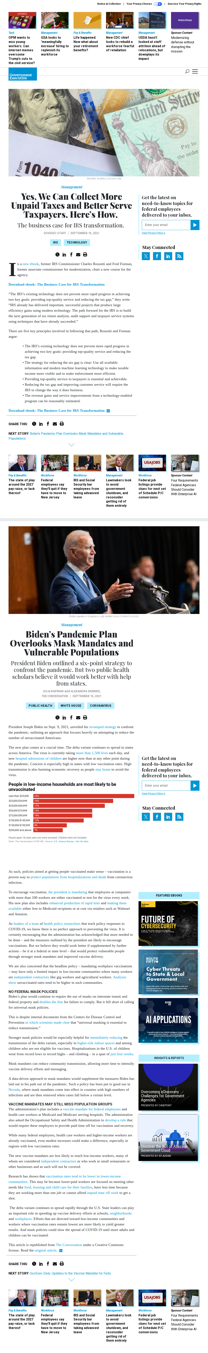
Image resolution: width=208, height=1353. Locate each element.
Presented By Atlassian (156, 1155)
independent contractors (31, 977)
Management (71, 187)
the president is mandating (67, 892)
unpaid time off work (102, 1193)
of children (54, 758)
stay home (102, 769)
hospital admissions (30, 758)
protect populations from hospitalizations (61, 877)
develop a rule (115, 1120)
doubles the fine (51, 1002)
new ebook (31, 264)
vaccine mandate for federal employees (92, 1109)
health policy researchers (62, 924)
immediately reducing (106, 1037)
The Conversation (55, 696)
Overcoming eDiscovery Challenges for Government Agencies (162, 1095)
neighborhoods (121, 1213)
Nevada (14, 1090)
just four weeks (121, 1054)
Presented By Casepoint (156, 1105)
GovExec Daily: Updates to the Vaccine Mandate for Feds (70, 1273)
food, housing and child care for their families (58, 1187)
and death (99, 877)
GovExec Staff (55, 233)
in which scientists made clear (47, 1022)
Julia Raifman (53, 691)
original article (45, 1250)
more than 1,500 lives (92, 753)
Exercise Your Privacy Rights (185, 3)
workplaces (23, 1219)
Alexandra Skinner (85, 691)
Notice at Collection (109, 3)
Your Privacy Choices (140, 3)
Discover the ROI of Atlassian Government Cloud (164, 1148)
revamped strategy (102, 727)
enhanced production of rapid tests (74, 903)
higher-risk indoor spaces (96, 1043)
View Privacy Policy (153, 233)
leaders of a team (26, 924)
